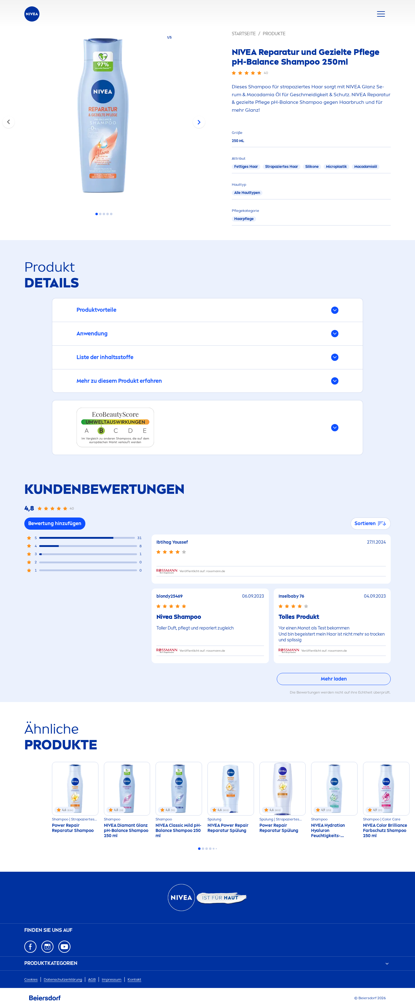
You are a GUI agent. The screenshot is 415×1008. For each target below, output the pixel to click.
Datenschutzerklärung (63, 979)
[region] (104, 117)
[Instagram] (47, 947)
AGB (92, 979)
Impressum (112, 979)
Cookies (31, 979)
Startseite (244, 33)
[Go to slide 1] (96, 214)
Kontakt (134, 979)
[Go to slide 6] (216, 848)
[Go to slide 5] (111, 214)
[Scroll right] (199, 122)
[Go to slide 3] (104, 214)
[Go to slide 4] (107, 214)
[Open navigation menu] (381, 14)
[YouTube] (64, 947)
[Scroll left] (8, 122)
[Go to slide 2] (100, 214)
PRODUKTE (274, 33)
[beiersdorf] (45, 998)
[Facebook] (30, 947)
